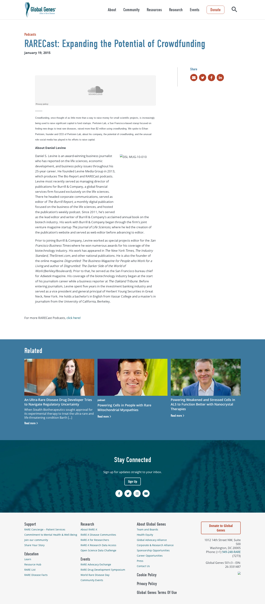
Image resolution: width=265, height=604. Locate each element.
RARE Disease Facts (36, 575)
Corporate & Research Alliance (155, 545)
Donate (215, 9)
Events (194, 9)
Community (131, 9)
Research (176, 9)
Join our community (36, 540)
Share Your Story (34, 545)
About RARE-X (89, 529)
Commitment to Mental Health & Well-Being (50, 534)
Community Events (92, 580)
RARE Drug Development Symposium (103, 569)
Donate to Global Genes (221, 528)
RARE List (30, 569)
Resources (154, 9)
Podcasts (30, 34)
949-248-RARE (231, 552)
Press (140, 561)
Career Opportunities (150, 555)
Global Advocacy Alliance (152, 540)
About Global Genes (151, 524)
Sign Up (132, 481)
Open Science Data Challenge (98, 550)
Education (31, 553)
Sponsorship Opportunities (153, 550)
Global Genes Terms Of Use (157, 592)
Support (30, 524)
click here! (74, 318)
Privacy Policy (147, 583)
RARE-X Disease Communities (98, 534)
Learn (27, 559)
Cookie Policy (146, 574)
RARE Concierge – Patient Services (44, 529)
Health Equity (145, 534)
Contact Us (143, 566)
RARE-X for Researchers (95, 540)
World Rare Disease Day (95, 575)
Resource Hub (32, 564)
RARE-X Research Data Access (98, 545)
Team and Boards (147, 529)
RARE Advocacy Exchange (96, 564)
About (112, 9)
